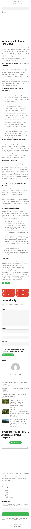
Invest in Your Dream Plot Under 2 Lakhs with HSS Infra (14, 395)
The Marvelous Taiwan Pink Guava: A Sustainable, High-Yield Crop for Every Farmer (19, 412)
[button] (15, 8)
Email (4, 335)
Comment (5, 309)
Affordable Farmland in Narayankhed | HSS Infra (15, 389)
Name (4, 328)
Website (4, 341)
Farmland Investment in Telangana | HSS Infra (14, 383)
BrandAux (18, 519)
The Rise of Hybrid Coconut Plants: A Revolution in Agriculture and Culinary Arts (19, 403)
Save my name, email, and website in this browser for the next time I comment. (13, 350)
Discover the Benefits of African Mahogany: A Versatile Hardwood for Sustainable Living (18, 422)
